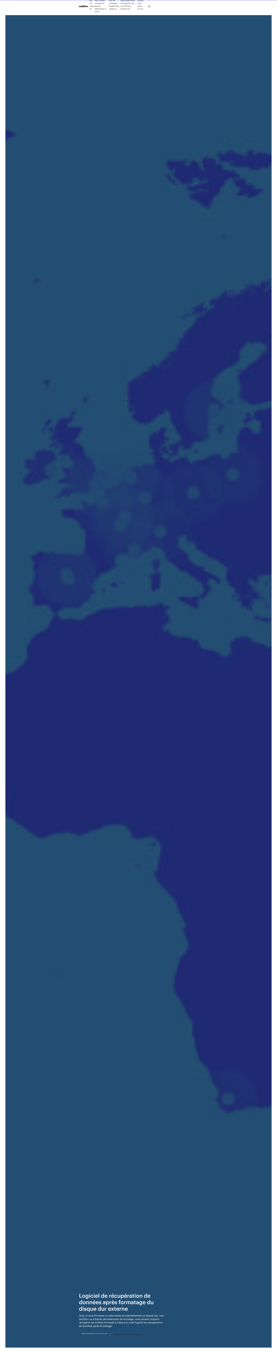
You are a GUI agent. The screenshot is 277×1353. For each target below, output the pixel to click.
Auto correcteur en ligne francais (127, 1334)
